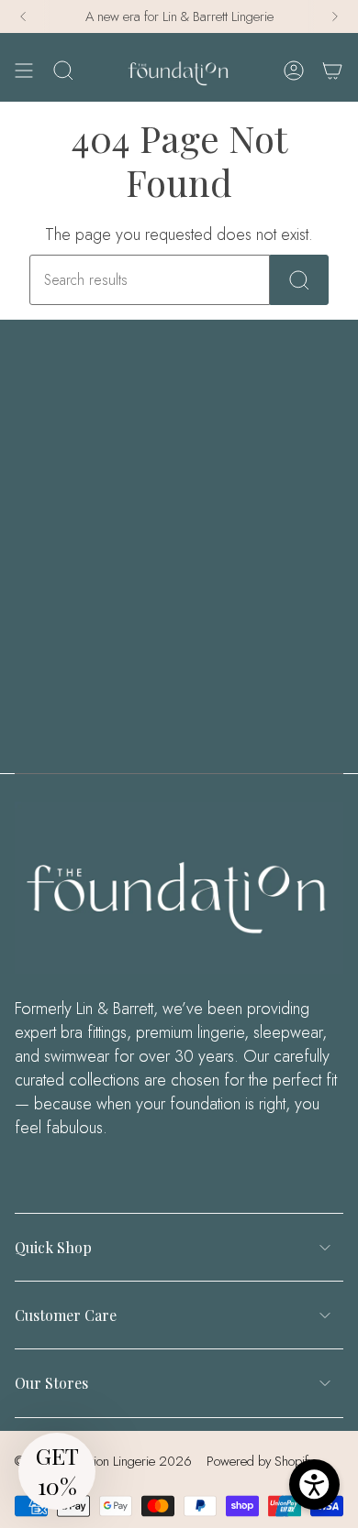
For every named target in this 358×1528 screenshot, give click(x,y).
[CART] (332, 70)
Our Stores (51, 1382)
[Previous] (23, 16)
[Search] (299, 280)
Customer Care (66, 1315)
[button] (56, 1471)
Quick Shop (53, 1247)
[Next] (335, 16)
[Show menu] (24, 70)
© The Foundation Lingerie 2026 (103, 1461)
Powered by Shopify (260, 1461)
